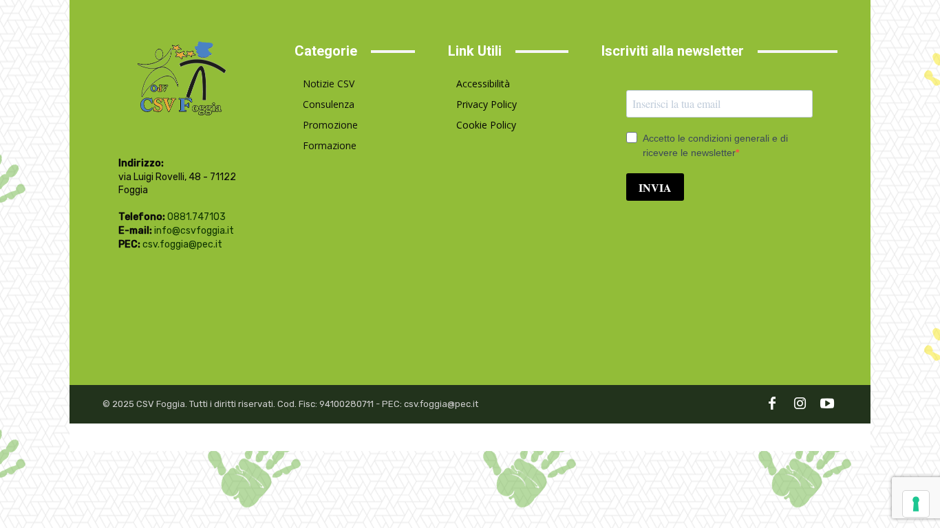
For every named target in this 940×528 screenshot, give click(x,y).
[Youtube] (827, 404)
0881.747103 (196, 217)
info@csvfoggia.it (194, 230)
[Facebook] (772, 404)
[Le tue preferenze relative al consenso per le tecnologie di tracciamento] (916, 504)
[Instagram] (799, 404)
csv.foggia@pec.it (182, 244)
